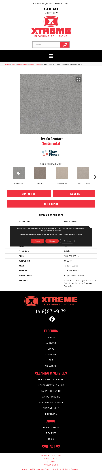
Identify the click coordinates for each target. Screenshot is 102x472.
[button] (64, 45)
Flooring (14, 64)
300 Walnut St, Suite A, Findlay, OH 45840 (51, 3)
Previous (7, 173)
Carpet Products (35, 64)
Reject (52, 241)
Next (95, 173)
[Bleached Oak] (62, 173)
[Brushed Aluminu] (83, 173)
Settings (67, 241)
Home (7, 64)
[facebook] (52, 319)
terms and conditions (58, 234)
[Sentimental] (18, 173)
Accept (37, 241)
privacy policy (37, 234)
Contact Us (28, 193)
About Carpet (23, 64)
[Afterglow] (40, 173)
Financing (74, 193)
